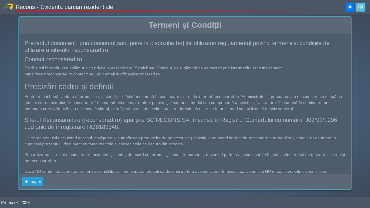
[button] (32, 181)
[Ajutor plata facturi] (360, 7)
